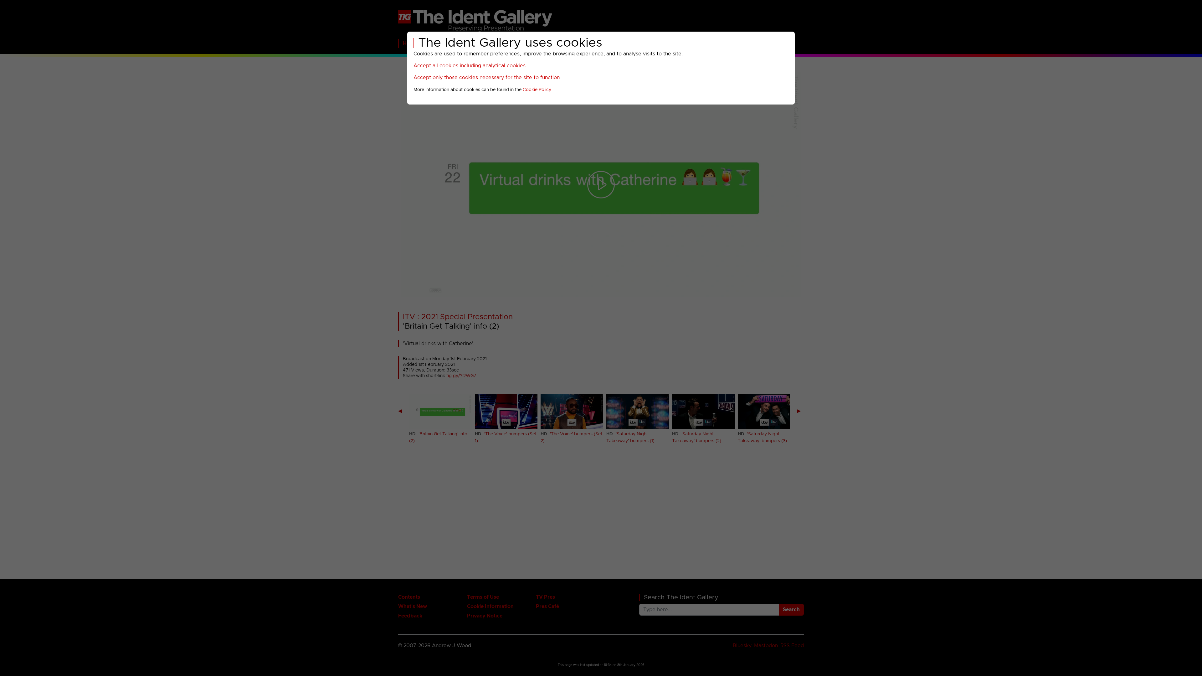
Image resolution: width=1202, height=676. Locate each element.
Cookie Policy (537, 90)
